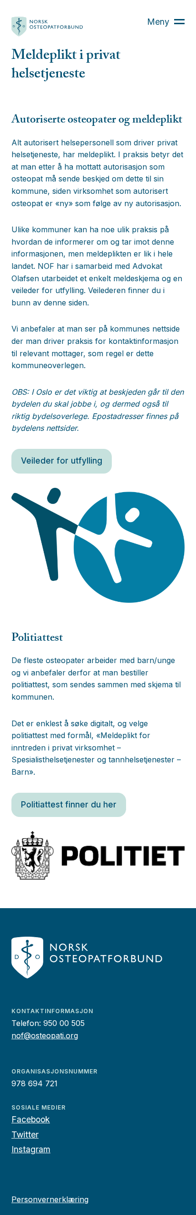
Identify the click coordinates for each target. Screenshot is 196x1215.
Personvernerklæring (49, 1199)
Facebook (30, 1119)
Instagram (30, 1149)
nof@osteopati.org (44, 1035)
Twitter (25, 1134)
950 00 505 (64, 1023)
